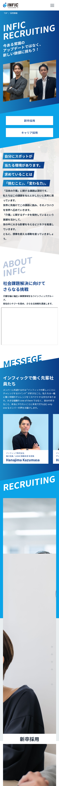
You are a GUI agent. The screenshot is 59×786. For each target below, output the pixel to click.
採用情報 (13, 13)
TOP (6, 13)
